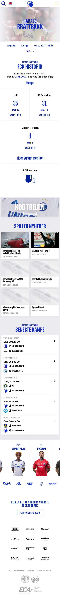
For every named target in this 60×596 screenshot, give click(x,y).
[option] (41, 458)
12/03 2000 (20, 76)
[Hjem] (30, 4)
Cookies (30, 570)
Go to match (30, 336)
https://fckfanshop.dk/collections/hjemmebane (30, 199)
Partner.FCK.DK (30, 513)
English (11, 3)
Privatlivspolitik (44, 570)
